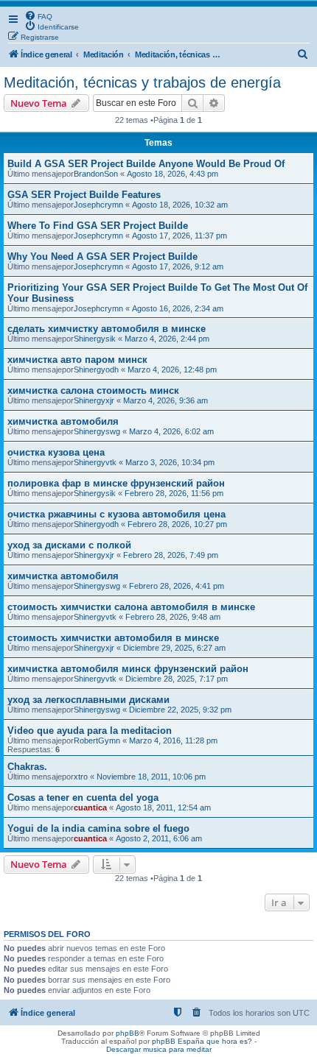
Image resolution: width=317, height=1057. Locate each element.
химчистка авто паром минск (77, 359)
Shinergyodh (96, 369)
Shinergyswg (97, 431)
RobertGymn (97, 740)
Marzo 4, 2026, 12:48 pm (172, 369)
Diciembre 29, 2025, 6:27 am (174, 647)
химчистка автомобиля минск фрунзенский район (127, 668)
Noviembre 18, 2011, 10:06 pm (151, 776)
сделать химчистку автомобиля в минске (106, 328)
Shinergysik (95, 338)
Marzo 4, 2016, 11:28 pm (173, 740)
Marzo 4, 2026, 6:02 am (171, 431)
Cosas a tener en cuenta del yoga (82, 797)
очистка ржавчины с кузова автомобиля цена (116, 514)
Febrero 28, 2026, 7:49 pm (170, 555)
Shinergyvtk (95, 462)
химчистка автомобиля (63, 421)
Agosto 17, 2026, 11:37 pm (179, 235)
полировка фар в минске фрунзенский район (116, 483)
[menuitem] (38, 15)
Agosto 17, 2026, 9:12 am (177, 266)
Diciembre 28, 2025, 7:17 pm (176, 678)
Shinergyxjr (94, 400)
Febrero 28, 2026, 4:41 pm (176, 585)
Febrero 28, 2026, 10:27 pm (177, 524)
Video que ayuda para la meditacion (89, 730)
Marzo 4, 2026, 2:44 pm (167, 338)
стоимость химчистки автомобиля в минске (113, 637)
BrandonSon (96, 173)
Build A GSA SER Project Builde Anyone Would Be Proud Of (146, 163)
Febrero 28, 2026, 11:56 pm (174, 493)
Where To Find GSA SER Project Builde (97, 225)
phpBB (127, 1033)
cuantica (90, 807)
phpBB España (178, 1041)
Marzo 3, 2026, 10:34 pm (170, 462)
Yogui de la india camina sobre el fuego (98, 828)
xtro (81, 776)
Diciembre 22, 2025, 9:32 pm (180, 709)
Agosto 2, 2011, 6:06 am (159, 838)
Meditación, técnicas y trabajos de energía (142, 82)
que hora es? (229, 1041)
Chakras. (27, 766)
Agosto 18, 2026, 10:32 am (180, 204)
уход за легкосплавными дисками (88, 699)
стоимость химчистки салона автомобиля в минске (131, 606)
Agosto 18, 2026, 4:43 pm (172, 173)
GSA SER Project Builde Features (84, 194)
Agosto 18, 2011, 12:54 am (163, 807)
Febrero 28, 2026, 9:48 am (172, 616)
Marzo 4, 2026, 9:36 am (165, 400)
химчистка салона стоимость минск (93, 390)
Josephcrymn (98, 204)
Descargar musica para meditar (159, 1049)
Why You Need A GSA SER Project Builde (102, 256)
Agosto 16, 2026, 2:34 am (177, 308)
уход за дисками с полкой (69, 545)
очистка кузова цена (56, 452)
